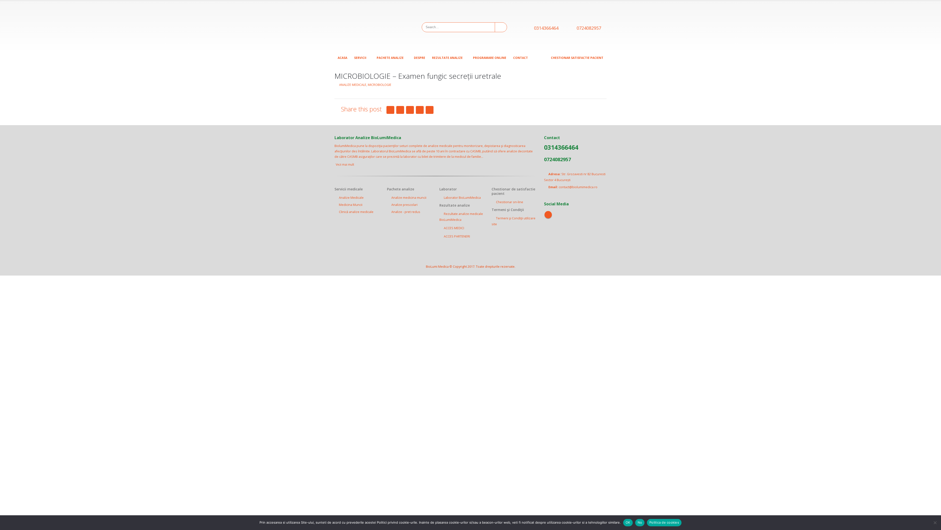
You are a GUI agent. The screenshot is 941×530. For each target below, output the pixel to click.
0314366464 (546, 28)
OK (628, 522)
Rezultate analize (447, 58)
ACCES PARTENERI (457, 236)
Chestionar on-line (509, 202)
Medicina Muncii (350, 205)
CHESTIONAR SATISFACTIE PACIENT (577, 58)
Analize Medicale (351, 198)
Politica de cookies (664, 522)
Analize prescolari (404, 205)
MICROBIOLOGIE (379, 85)
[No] (934, 522)
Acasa (342, 58)
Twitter (400, 110)
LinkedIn (410, 110)
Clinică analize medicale (356, 212)
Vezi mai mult (345, 164)
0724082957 (589, 28)
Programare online (489, 58)
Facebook (390, 110)
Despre (419, 58)
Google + (420, 110)
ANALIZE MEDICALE (352, 85)
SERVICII (360, 58)
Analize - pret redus (405, 212)
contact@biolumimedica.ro (578, 187)
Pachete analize (390, 58)
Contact (520, 58)
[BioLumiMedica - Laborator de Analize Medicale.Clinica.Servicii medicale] (365, 27)
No (640, 522)
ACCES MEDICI (454, 228)
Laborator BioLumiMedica (462, 198)
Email (429, 110)
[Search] (500, 27)
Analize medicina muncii (408, 198)
